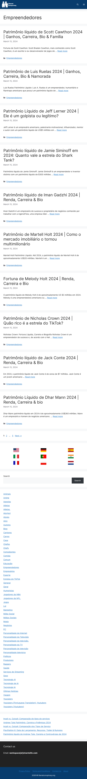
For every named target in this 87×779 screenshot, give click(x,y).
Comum (6, 560)
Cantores (7, 533)
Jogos (6, 602)
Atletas (6, 505)
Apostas (7, 502)
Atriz (5, 521)
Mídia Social (8, 614)
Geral (5, 587)
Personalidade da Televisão (16, 637)
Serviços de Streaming (13, 672)
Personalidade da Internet (15, 633)
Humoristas (8, 591)
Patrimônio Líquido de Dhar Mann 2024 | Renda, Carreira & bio (41, 399)
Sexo (5, 676)
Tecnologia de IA (11, 683)
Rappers (7, 664)
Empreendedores (14, 58)
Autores (7, 525)
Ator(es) (7, 513)
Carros (6, 536)
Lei (4, 606)
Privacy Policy (24, 771)
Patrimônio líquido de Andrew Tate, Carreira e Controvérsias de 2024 (34, 734)
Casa (5, 540)
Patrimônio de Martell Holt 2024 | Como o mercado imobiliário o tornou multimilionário (42, 239)
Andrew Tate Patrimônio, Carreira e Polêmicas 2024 (27, 722)
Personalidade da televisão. (16, 641)
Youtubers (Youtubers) (13, 707)
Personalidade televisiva (14, 652)
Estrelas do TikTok (11, 579)
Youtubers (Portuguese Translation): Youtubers (24, 703)
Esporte (6, 575)
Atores (6, 517)
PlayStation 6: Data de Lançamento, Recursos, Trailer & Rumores (33, 730)
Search (6, 476)
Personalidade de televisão (15, 649)
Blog (5, 529)
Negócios (7, 625)
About (65, 771)
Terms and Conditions (41, 771)
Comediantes (9, 552)
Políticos (7, 656)
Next (18, 436)
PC (4, 629)
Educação (7, 563)
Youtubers (8, 699)
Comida (6, 556)
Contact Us (56, 771)
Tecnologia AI (9, 679)
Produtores (8, 660)
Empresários (9, 571)
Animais (7, 494)
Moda (6, 621)
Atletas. (6, 509)
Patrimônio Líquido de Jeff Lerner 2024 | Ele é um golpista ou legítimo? (41, 113)
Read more (62, 51)
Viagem (6, 695)
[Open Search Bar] (78, 4)
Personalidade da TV (13, 645)
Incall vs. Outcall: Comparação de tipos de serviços (26, 719)
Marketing (7, 610)
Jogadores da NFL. (12, 598)
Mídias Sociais (9, 618)
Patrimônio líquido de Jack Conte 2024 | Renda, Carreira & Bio (40, 360)
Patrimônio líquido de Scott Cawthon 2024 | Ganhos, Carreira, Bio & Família (42, 34)
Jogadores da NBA (12, 594)
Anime (6, 498)
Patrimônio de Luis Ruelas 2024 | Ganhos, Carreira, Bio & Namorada (42, 74)
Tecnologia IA (9, 687)
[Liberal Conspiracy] (9, 4)
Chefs (6, 548)
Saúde (6, 668)
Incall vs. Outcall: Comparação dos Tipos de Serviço (27, 726)
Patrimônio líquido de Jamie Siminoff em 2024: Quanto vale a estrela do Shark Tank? (40, 155)
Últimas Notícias (10, 691)
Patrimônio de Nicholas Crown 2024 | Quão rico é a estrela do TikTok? (38, 320)
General (7, 583)
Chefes (6, 544)
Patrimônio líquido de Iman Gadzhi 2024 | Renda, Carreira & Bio (41, 197)
